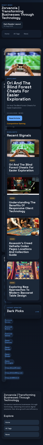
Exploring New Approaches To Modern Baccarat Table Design (21, 291)
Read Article (14, 118)
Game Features (8, 341)
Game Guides (7, 348)
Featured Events (8, 328)
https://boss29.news (12, 368)
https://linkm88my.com (13, 373)
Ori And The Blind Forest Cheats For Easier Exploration (21, 167)
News (26, 34)
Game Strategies (9, 362)
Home (7, 34)
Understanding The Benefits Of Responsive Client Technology (22, 206)
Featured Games (8, 335)
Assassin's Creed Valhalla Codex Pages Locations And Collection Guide (20, 249)
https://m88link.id (12, 378)
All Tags (17, 34)
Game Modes (7, 355)
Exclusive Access (8, 321)
